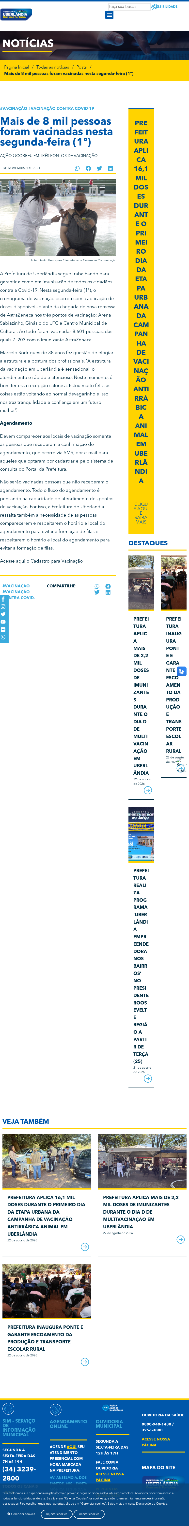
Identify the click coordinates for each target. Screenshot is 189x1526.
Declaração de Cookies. (152, 1503)
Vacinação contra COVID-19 (62, 109)
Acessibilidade (164, 7)
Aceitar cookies (89, 1514)
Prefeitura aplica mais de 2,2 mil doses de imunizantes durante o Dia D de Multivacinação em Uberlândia (141, 1213)
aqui (72, 1447)
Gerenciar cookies (22, 1514)
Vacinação (14, 109)
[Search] (155, 7)
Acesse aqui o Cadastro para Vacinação (41, 561)
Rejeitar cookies (56, 1514)
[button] (109, 15)
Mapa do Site (158, 1468)
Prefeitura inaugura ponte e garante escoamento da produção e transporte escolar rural (174, 685)
